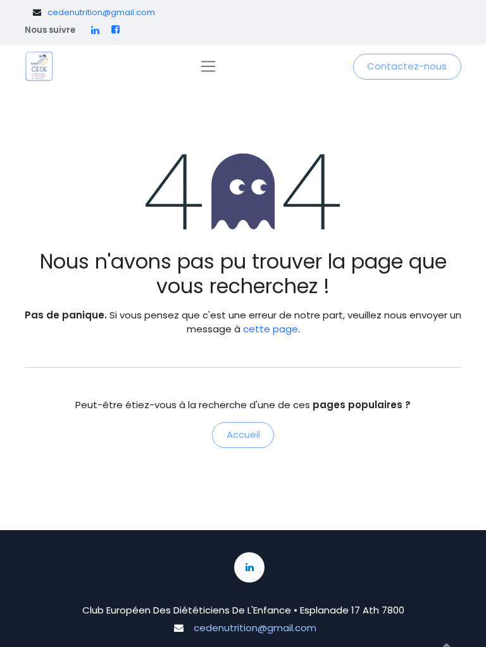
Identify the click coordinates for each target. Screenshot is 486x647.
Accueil (243, 434)
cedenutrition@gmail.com (101, 12)
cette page (270, 329)
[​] (95, 30)
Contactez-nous (407, 66)
